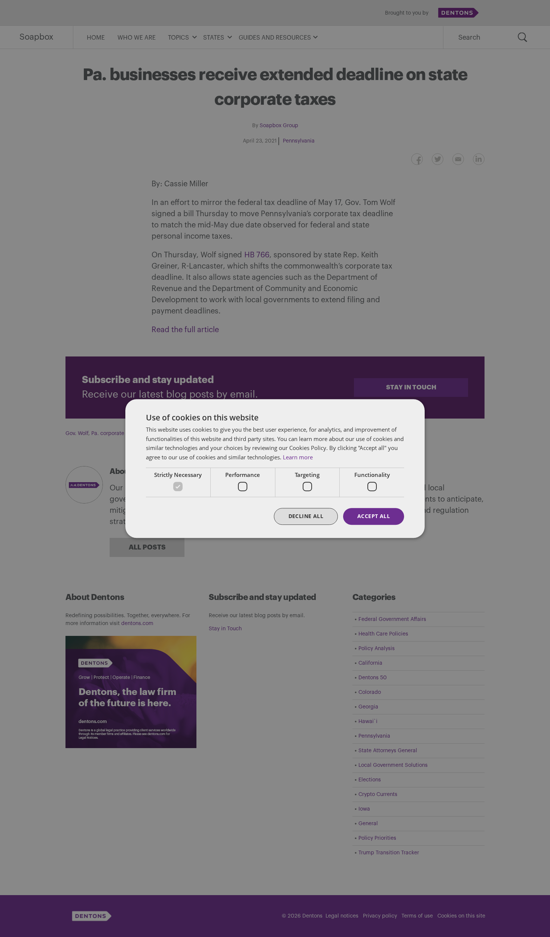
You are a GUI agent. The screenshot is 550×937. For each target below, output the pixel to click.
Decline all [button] (305, 516)
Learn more (298, 457)
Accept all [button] (373, 516)
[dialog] (275, 468)
